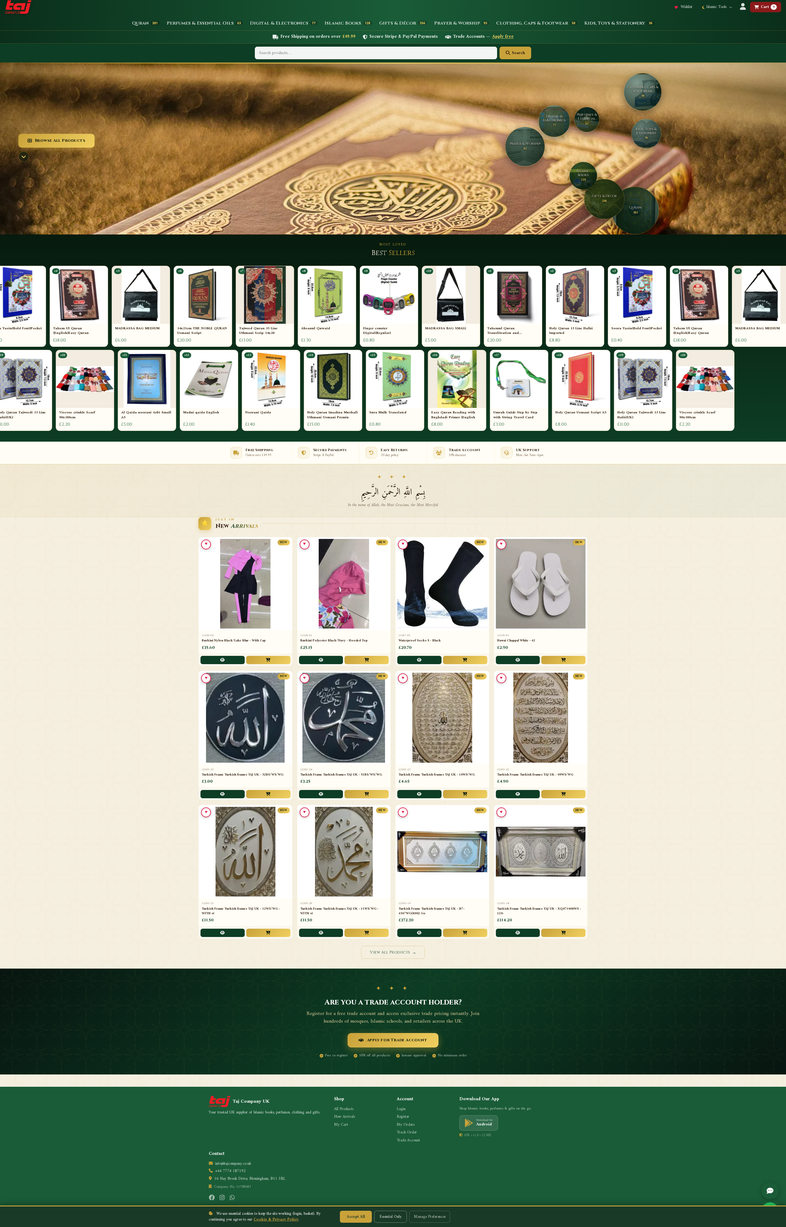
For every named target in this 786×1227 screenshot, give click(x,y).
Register (403, 1117)
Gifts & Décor (402, 23)
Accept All (356, 1216)
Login (401, 1109)
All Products (343, 1109)
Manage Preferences (430, 1216)
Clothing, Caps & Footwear (535, 23)
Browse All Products (60, 140)
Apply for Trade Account (397, 1040)
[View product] (222, 660)
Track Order (407, 1132)
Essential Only (390, 1216)
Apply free (503, 37)
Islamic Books (347, 23)
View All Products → (393, 952)
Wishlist (685, 6)
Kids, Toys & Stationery (618, 23)
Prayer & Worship (460, 23)
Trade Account (408, 1140)
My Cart (341, 1125)
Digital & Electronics (283, 23)
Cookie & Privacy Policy (276, 1219)
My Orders (405, 1125)
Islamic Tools (717, 6)
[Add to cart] (268, 660)
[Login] (743, 7)
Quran (145, 23)
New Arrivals (344, 1117)
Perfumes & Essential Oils (204, 23)
